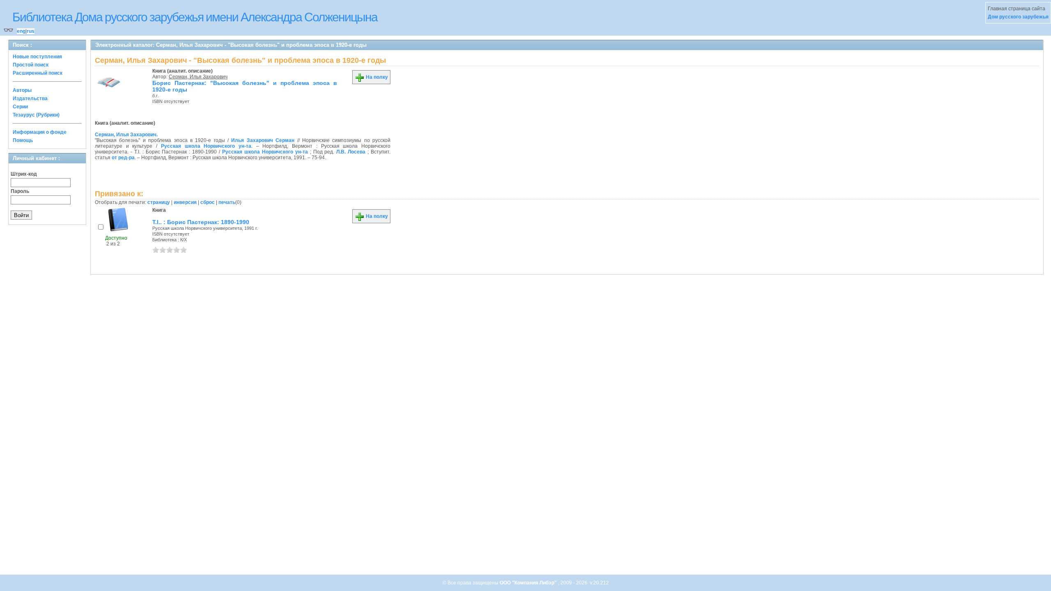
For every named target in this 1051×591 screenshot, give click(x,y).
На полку (376, 77)
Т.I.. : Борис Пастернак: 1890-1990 (200, 222)
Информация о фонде (40, 132)
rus (30, 31)
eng (21, 31)
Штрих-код (24, 174)
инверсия (185, 202)
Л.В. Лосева (350, 152)
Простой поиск (30, 65)
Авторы (22, 90)
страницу (158, 202)
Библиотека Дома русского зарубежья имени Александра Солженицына (194, 17)
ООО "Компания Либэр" (529, 583)
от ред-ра (123, 157)
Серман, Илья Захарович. (126, 134)
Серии (20, 107)
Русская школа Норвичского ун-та (206, 146)
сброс (207, 202)
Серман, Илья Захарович (198, 77)
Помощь (23, 140)
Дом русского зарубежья (1018, 17)
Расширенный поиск (37, 73)
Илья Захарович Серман (262, 140)
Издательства (30, 98)
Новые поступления (37, 57)
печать (226, 202)
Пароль (20, 191)
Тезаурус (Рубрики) (36, 115)
